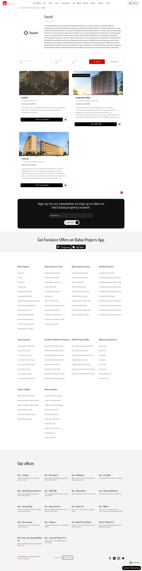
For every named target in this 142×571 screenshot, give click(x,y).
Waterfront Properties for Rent (54, 360)
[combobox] (34, 61)
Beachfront (102, 351)
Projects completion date (52, 400)
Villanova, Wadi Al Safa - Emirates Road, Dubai (57, 524)
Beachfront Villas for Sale (52, 364)
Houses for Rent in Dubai (79, 296)
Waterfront (102, 355)
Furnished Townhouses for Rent (81, 310)
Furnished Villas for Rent (79, 305)
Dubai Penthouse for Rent (80, 273)
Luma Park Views (83, 98)
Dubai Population (50, 437)
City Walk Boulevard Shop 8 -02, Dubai (110, 476)
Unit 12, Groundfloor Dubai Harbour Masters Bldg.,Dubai (29, 493)
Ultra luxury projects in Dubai (26, 414)
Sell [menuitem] (74, 3)
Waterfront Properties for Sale (54, 355)
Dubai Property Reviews (25, 419)
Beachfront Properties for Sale (54, 346)
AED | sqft (68, 557)
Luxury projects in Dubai (25, 410)
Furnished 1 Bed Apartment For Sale (110, 278)
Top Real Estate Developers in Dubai (29, 301)
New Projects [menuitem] (37, 3)
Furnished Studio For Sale (106, 273)
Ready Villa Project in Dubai (26, 396)
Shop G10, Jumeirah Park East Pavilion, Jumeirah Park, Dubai (29, 509)
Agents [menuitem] (79, 3)
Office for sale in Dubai (52, 301)
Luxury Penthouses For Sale (26, 360)
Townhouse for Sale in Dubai (53, 315)
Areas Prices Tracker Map (25, 319)
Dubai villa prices (50, 424)
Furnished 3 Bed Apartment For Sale (110, 287)
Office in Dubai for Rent (79, 287)
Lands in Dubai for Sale (52, 324)
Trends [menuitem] (92, 3)
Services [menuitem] (85, 3)
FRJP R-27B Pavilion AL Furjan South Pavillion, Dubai (28, 477)
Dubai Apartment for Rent (80, 278)
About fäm (21, 273)
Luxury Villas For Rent (24, 369)
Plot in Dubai (48, 296)
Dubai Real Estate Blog (24, 291)
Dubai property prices (51, 414)
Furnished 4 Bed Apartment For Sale (110, 291)
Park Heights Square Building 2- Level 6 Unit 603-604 (57, 493)
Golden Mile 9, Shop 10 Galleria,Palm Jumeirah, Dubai (29, 524)
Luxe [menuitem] (56, 3)
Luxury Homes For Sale (24, 355)
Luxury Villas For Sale (24, 351)
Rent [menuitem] (50, 3)
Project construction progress (54, 405)
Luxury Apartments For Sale (26, 346)
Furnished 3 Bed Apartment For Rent (110, 310)
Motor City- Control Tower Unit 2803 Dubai (83, 509)
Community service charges (53, 396)
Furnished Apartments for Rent (81, 301)
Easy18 (24, 98)
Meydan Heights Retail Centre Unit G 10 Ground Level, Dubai (57, 509)
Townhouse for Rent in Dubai (80, 291)
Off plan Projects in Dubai (79, 360)
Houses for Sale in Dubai (52, 291)
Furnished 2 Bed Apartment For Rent (110, 305)
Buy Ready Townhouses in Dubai (54, 319)
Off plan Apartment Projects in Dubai (83, 369)
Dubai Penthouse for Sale (52, 273)
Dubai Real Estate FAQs (25, 296)
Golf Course (102, 364)
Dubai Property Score (24, 310)
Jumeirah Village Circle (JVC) (88, 101)
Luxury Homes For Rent (25, 374)
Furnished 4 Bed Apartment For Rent (110, 315)
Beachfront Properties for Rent (54, 351)
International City (30, 101)
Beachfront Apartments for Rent (55, 378)
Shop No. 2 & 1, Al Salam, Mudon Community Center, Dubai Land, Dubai (111, 509)
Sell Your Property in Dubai (26, 324)
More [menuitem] (107, 3)
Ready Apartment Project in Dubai (28, 400)
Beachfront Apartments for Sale (55, 374)
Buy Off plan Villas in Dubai (80, 351)
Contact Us (21, 282)
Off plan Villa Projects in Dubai (81, 364)
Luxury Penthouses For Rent (26, 378)
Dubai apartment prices (52, 419)
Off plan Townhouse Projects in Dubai (83, 374)
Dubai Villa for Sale (50, 287)
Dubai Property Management (27, 305)
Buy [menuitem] (44, 3)
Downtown (102, 360)
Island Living (102, 369)
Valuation (135, 3)
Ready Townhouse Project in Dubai (28, 405)
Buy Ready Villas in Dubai (52, 310)
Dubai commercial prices (52, 428)
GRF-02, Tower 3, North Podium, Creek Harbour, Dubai (83, 524)
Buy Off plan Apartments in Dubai (82, 346)
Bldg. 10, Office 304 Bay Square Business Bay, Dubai (30, 541)
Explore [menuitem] (100, 3)
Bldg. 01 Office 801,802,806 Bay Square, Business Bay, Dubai (57, 477)
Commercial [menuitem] (65, 3)
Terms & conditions (23, 559)
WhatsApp (136, 563)
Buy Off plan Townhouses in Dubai (82, 355)
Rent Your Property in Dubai (80, 315)
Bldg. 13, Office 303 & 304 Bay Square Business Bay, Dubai (83, 477)
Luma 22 (25, 159)
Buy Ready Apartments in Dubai (54, 305)
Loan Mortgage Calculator (26, 315)
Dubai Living (102, 346)
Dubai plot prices (50, 433)
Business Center (104, 378)
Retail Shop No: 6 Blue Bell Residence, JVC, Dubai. (56, 540)
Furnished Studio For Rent (107, 296)
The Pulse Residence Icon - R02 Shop (110, 492)
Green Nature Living (105, 374)
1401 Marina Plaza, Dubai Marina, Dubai (84, 492)
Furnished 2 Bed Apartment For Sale (110, 282)
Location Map (22, 287)
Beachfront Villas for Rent (52, 369)
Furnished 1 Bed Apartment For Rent (110, 301)
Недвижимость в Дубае (25, 329)
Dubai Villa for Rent (78, 282)
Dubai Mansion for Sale (52, 278)
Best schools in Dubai (51, 410)
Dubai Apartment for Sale (53, 282)
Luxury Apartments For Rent (26, 364)
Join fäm (20, 278)
